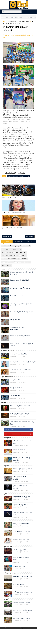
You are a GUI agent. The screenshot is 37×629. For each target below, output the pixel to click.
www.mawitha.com (27, 628)
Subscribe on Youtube (13, 434)
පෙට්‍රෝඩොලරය (18, 584)
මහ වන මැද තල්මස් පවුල (21, 602)
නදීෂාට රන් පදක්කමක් (20, 505)
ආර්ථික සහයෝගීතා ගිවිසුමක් (22, 592)
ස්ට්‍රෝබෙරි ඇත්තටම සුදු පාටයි (20, 406)
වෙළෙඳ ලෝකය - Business (21, 262)
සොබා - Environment (9, 259)
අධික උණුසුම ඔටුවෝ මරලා (19, 414)
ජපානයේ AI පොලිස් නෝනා (20, 288)
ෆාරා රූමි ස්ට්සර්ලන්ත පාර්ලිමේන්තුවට (14, 212)
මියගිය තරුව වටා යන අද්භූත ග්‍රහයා (21, 344)
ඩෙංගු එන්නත (15, 320)
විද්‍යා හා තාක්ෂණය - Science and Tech (14, 252)
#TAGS (6, 241)
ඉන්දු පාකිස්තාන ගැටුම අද (21, 497)
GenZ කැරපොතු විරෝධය (10, 197)
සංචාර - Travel (6, 265)
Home (4, 21)
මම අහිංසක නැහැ (19, 566)
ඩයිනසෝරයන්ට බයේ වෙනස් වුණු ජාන (21, 273)
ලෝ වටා (30, 241)
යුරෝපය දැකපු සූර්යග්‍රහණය (22, 469)
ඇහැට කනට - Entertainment (11, 249)
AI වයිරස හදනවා (17, 296)
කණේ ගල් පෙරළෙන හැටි (20, 336)
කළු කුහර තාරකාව (16, 388)
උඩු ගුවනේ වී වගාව (11, 17)
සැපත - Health (6, 262)
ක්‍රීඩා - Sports (22, 259)
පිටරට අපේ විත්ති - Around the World (18, 21)
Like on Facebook (11, 430)
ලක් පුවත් (18, 241)
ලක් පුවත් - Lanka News (22, 246)
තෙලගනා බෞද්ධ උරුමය (21, 618)
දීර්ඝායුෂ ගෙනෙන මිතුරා (21, 524)
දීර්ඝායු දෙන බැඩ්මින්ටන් (19, 280)
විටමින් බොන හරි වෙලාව (28, 17)
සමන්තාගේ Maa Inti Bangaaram (18, 328)
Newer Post (7, 237)
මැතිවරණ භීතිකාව (19, 450)
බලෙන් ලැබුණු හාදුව (19, 550)
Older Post (29, 237)
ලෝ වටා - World (7, 246)
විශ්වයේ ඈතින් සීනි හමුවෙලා (21, 312)
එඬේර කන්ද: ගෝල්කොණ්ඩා (22, 610)
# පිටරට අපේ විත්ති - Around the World (18, 176)
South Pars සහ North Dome (22, 576)
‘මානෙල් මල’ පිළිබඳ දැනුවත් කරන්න (21, 305)
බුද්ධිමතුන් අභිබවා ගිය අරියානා (12, 227)
